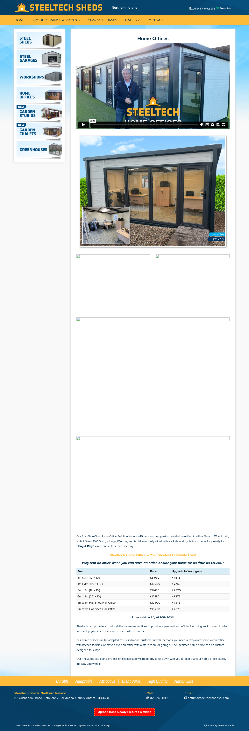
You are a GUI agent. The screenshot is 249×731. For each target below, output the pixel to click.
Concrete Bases (102, 20)
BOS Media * (228, 725)
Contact (155, 20)
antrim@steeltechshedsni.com (208, 698)
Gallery (132, 20)
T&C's (96, 725)
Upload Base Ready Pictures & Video (124, 712)
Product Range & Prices (55, 20)
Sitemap (105, 725)
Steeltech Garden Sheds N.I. (37, 725)
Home (20, 20)
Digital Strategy (211, 725)
